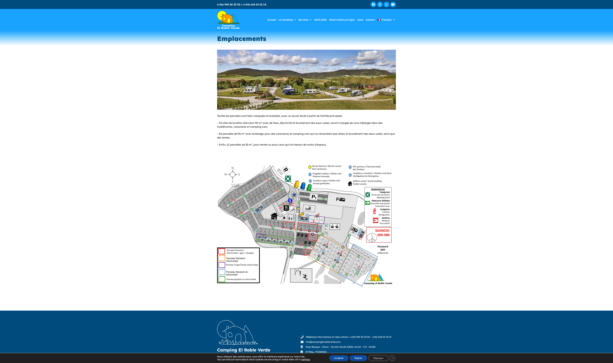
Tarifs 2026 (320, 19)
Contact (370, 19)
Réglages (378, 358)
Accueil (271, 19)
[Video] (393, 4)
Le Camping (285, 19)
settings (305, 359)
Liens (360, 19)
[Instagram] (380, 4)
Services (303, 19)
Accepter (339, 358)
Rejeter (358, 358)
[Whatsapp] (386, 4)
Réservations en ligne (342, 19)
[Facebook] (373, 4)
